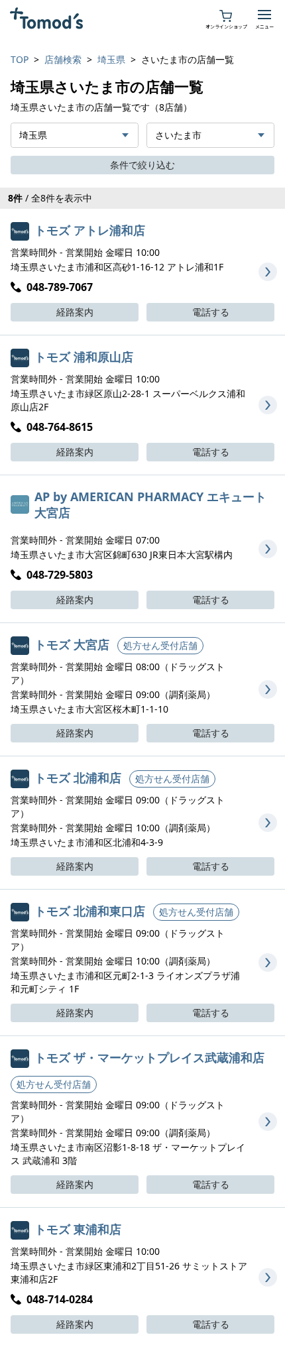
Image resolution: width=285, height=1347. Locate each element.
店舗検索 (63, 59)
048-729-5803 (60, 574)
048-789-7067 (60, 287)
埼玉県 (111, 59)
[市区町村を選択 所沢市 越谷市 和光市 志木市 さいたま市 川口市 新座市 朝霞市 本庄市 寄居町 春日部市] (210, 135)
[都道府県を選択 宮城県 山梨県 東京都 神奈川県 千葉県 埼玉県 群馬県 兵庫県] (75, 135)
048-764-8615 (60, 427)
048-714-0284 (60, 1299)
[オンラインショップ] (226, 14)
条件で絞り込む (142, 164)
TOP (19, 59)
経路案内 (74, 312)
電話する (210, 312)
